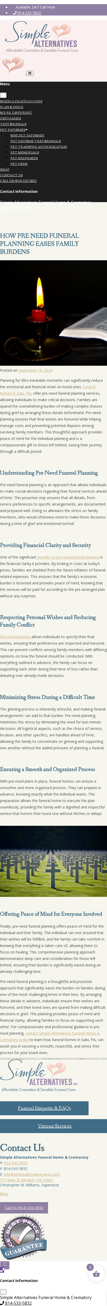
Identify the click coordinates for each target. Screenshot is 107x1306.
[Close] (3, 95)
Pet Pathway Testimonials (35, 141)
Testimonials (13, 124)
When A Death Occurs (21, 101)
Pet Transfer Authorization (38, 147)
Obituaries (10, 118)
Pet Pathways (12, 130)
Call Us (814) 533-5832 (18, 181)
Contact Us (11, 175)
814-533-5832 (29, 12)
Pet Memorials (24, 152)
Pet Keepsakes (24, 158)
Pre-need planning (15, 636)
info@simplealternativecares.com (32, 1174)
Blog (4, 1193)
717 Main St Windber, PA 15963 (26, 1180)
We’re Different (16, 113)
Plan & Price (11, 107)
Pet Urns (19, 164)
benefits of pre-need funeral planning (68, 557)
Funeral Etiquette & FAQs (44, 1108)
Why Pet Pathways (27, 135)
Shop (4, 169)
